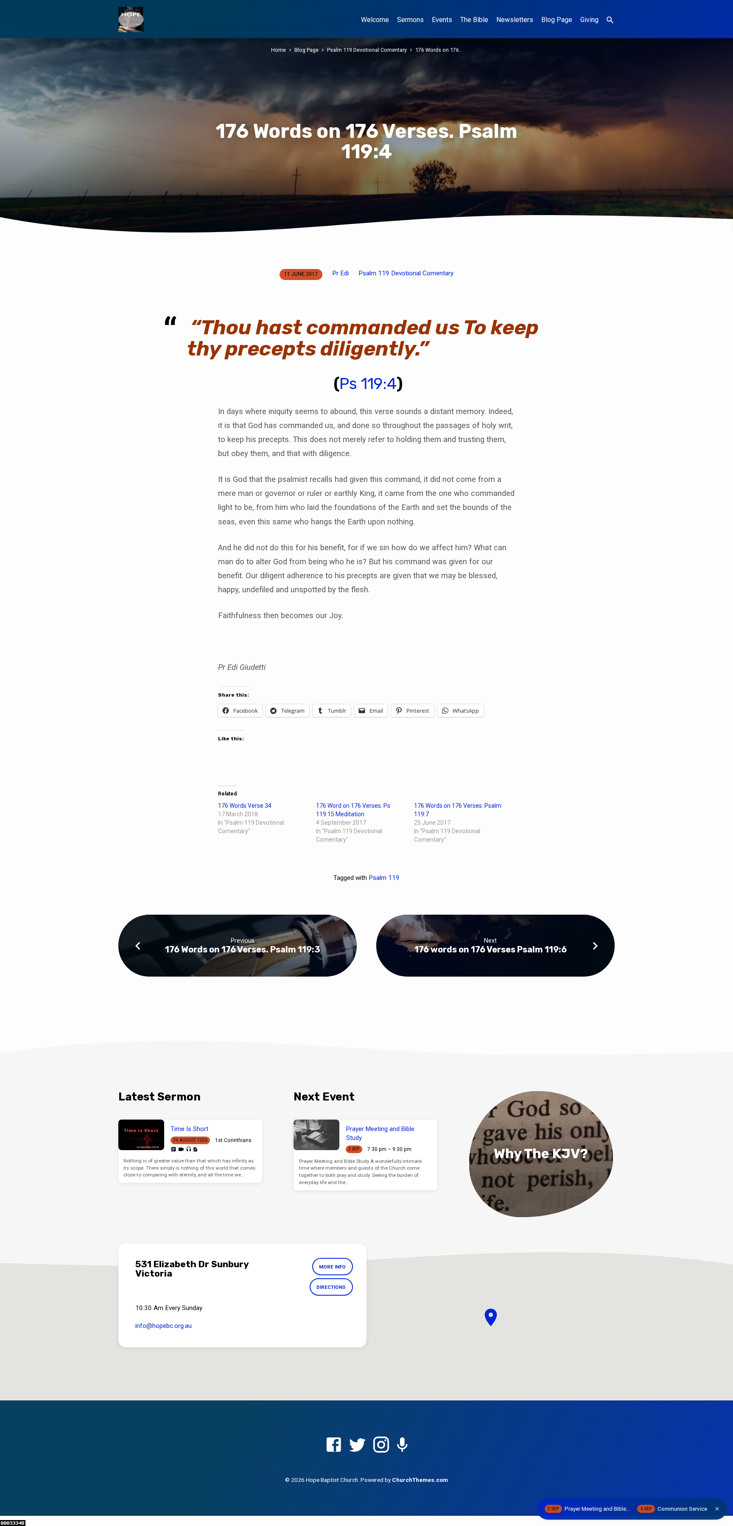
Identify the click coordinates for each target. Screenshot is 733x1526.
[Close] (717, 1509)
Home (278, 50)
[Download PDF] (195, 1149)
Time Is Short (189, 1129)
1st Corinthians (233, 1140)
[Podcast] (402, 1445)
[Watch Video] (181, 1149)
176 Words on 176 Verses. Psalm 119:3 (242, 949)
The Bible (474, 20)
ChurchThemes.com (420, 1479)
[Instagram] (381, 1445)
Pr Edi (340, 273)
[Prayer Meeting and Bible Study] (316, 1135)
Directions (331, 1287)
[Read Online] (173, 1149)
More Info (332, 1267)
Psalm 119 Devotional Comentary (367, 50)
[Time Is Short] (141, 1135)
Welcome (375, 20)
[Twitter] (357, 1445)
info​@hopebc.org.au (163, 1326)
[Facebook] (333, 1445)
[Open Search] (610, 20)
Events (442, 20)
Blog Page (556, 20)
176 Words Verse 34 (244, 805)
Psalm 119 (384, 878)
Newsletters (514, 20)
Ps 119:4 (368, 384)
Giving (589, 20)
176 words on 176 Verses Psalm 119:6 (490, 949)
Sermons (410, 20)
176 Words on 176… (438, 50)
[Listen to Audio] (188, 1149)
